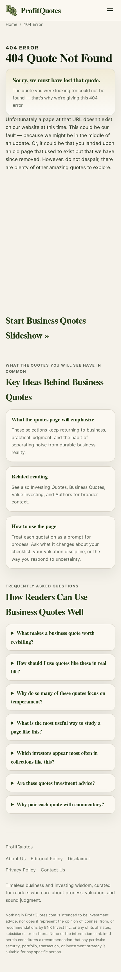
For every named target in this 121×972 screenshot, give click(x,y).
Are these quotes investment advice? (56, 783)
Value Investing (28, 494)
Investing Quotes (49, 487)
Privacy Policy (21, 870)
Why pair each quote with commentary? (60, 804)
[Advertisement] (60, 234)
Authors (63, 494)
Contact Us (53, 870)
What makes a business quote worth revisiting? (53, 637)
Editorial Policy (47, 858)
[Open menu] (110, 10)
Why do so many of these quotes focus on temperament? (58, 697)
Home (11, 24)
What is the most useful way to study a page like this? (55, 727)
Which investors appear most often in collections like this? (54, 757)
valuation (53, 551)
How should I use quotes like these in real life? (58, 667)
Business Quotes (86, 487)
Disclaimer (79, 858)
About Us (16, 858)
